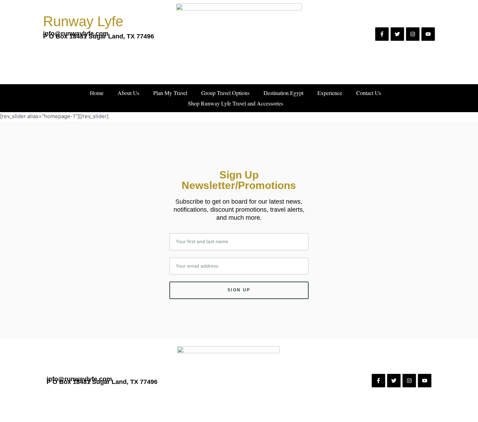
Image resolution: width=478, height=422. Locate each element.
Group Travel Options (225, 92)
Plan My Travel (170, 92)
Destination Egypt (283, 92)
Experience (329, 92)
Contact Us (368, 92)
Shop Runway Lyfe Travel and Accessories (235, 103)
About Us (128, 92)
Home (97, 92)
